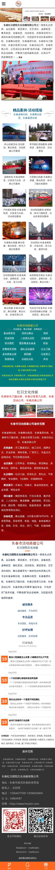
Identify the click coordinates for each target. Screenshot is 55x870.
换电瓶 (40, 735)
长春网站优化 (33, 852)
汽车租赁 (17, 739)
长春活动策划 (25, 766)
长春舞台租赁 (20, 759)
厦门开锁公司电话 (29, 743)
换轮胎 (25, 739)
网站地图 (27, 843)
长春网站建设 (33, 848)
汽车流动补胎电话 (18, 735)
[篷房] (45, 411)
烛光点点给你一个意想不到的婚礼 (24, 699)
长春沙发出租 (12, 766)
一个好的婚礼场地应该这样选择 (23, 678)
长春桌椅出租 (8, 759)
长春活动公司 (27, 762)
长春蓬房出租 (33, 759)
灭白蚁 (17, 743)
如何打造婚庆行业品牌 (19, 720)
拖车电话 (31, 735)
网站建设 (19, 848)
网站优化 (19, 852)
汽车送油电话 (7, 739)
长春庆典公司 (39, 762)
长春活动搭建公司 (37, 769)
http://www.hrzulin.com (24, 803)
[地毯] (10, 411)
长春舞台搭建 (37, 766)
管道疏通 (47, 735)
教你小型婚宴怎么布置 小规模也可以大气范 (29, 657)
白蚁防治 (41, 739)
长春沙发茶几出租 (13, 762)
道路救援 (33, 739)
